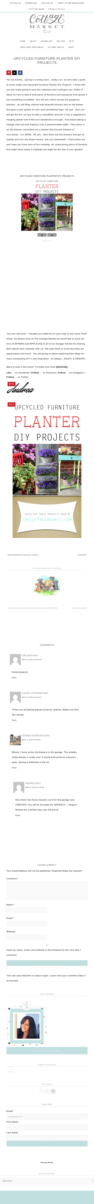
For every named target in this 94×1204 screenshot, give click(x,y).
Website (10, 931)
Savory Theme (38, 1200)
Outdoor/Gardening (15, 555)
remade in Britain (33, 735)
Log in (72, 1200)
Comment (12, 878)
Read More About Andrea (47, 1050)
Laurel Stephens (32, 693)
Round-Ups (27, 555)
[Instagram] (53, 1091)
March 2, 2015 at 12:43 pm (31, 697)
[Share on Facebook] (20, 72)
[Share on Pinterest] (8, 72)
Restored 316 (60, 1197)
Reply (14, 677)
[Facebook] (41, 1091)
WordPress (65, 1200)
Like (8, 373)
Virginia (27, 655)
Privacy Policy (47, 1162)
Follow (35, 373)
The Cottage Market (47, 22)
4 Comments (81, 555)
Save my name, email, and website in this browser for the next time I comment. (43, 952)
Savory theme (48, 1197)
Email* (9, 1111)
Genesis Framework (53, 1200)
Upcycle (35, 555)
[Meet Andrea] (26, 1044)
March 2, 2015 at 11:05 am (31, 659)
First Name (12, 1122)
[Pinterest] (47, 1091)
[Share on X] (14, 72)
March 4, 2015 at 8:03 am (31, 740)
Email (10, 918)
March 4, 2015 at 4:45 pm (34, 787)
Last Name (12, 1132)
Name (10, 905)
